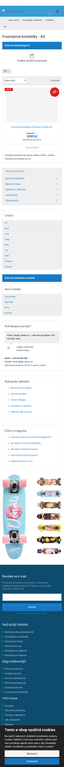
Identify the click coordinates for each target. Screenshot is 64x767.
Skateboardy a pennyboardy (19, 632)
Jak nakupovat (12, 719)
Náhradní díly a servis (21, 412)
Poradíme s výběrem (21, 406)
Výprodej (9, 302)
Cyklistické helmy (14, 641)
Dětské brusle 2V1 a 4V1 (22, 461)
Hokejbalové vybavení (16, 650)
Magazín (9, 724)
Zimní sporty (11, 200)
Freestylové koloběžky (16, 692)
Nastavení (32, 753)
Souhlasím (32, 761)
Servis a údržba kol (14, 678)
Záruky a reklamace (15, 715)
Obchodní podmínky (15, 710)
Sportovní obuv (13, 184)
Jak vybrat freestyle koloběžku (26, 443)
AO (5, 71)
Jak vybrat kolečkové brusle (24, 449)
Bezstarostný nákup (21, 388)
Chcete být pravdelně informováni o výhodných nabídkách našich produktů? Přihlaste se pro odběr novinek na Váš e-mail (26, 582)
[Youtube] (18, 3)
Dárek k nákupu (18, 400)
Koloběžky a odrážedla (16, 636)
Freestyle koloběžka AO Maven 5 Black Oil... (32, 127)
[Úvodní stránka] (12, 11)
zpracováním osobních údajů (31, 613)
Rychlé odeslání (18, 394)
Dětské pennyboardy (15, 683)
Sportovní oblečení (14, 178)
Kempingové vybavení (16, 655)
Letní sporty (11, 195)
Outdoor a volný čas (15, 189)
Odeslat (32, 607)
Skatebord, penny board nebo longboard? (31, 437)
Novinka (8, 313)
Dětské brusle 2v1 (14, 669)
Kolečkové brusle (14, 687)
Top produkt (10, 296)
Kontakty (9, 706)
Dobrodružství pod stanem (24, 455)
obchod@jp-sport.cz (22, 361)
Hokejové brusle (13, 646)
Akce (7, 307)
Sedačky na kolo (13, 673)
